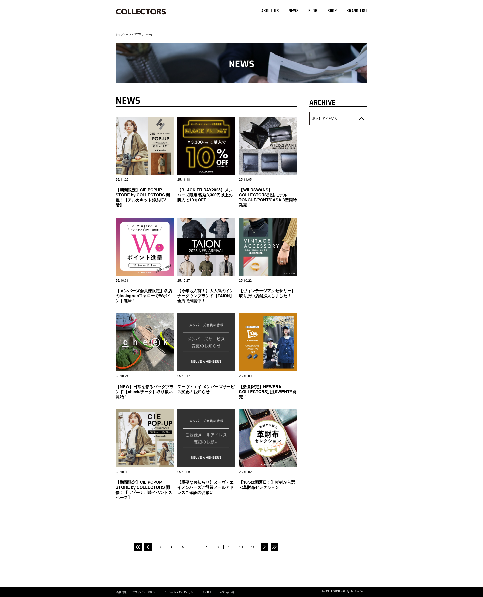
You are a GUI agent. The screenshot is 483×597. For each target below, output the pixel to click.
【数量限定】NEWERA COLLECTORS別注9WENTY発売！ (267, 391)
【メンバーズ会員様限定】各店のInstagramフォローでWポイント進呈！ (144, 295)
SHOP (332, 11)
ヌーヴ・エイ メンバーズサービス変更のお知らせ (206, 389)
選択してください (325, 118)
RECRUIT (208, 592)
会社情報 (121, 592)
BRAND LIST (357, 11)
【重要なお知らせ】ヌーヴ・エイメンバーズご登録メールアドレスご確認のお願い (205, 487)
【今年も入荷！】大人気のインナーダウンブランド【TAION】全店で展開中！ (205, 295)
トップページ (123, 34)
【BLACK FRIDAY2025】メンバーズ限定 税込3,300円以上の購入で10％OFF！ (205, 195)
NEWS (293, 11)
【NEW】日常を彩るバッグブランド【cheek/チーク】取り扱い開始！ (145, 391)
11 (252, 547)
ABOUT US (270, 11)
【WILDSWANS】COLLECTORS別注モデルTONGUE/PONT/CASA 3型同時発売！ (268, 197)
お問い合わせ (226, 592)
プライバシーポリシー (144, 592)
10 (241, 547)
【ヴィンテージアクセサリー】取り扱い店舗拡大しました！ (267, 293)
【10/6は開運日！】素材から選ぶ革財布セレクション (267, 484)
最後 (274, 547)
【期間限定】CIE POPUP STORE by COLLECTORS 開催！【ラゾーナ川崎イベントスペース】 (144, 489)
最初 (138, 547)
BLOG (313, 11)
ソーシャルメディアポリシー (179, 592)
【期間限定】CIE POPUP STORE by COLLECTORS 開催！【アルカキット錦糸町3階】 (143, 197)
